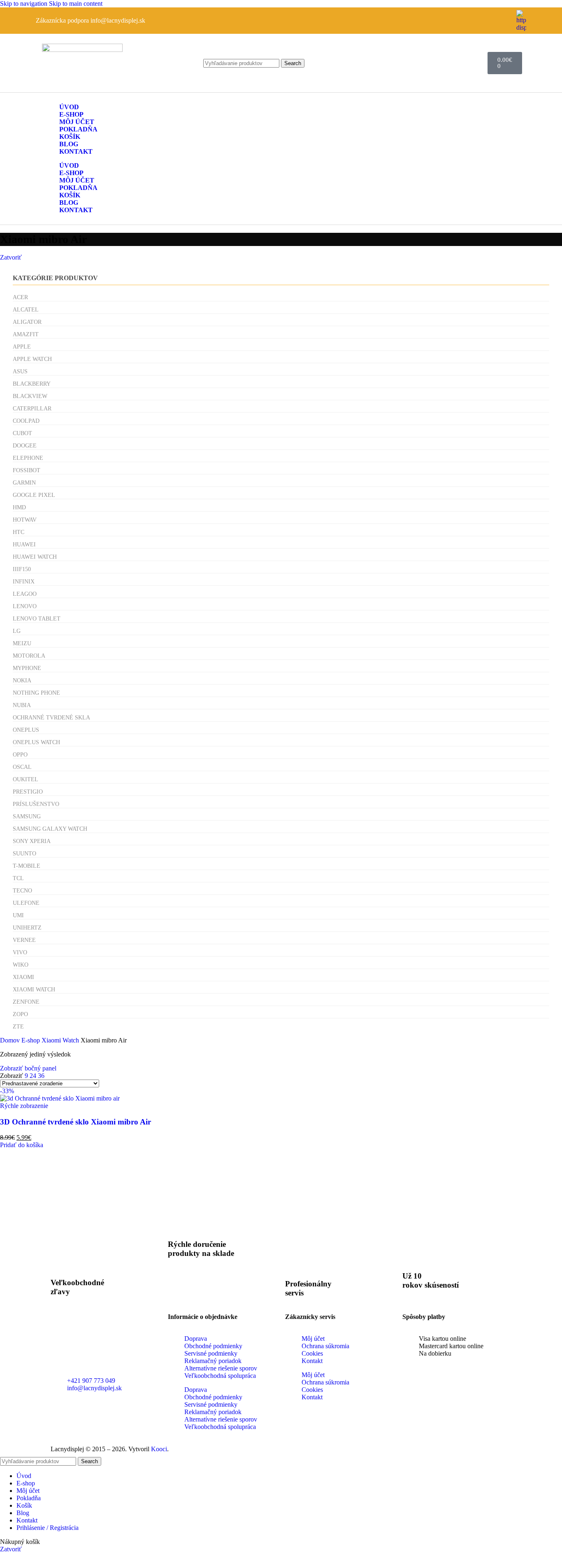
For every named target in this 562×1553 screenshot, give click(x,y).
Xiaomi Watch (34, 989)
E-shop (71, 114)
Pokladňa (78, 129)
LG (17, 631)
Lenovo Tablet (36, 619)
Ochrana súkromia (325, 1345)
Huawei (24, 544)
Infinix (24, 582)
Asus (20, 371)
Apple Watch (32, 359)
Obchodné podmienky (213, 1345)
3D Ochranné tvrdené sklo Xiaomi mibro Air (75, 1121)
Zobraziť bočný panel (28, 1068)
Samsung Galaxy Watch (50, 829)
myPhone (27, 668)
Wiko (20, 965)
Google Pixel (34, 495)
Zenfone (26, 1002)
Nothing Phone (36, 693)
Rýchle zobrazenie (24, 1105)
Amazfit (26, 334)
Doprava (195, 1338)
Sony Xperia (32, 841)
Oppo (20, 755)
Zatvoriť (11, 257)
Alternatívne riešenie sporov (220, 1368)
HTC (18, 532)
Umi (18, 915)
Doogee (25, 446)
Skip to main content (75, 3)
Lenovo (25, 606)
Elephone (28, 458)
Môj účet (76, 121)
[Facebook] (502, 19)
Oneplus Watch (36, 742)
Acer (20, 297)
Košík (69, 136)
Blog (68, 144)
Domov (10, 1040)
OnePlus (26, 730)
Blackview (30, 396)
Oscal (22, 767)
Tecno (22, 891)
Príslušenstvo (36, 804)
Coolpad (26, 421)
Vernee (24, 940)
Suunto (24, 853)
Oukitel (25, 779)
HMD (19, 507)
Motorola (29, 656)
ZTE (18, 1027)
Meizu (22, 643)
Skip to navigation (24, 3)
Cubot (22, 433)
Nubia (22, 705)
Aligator (27, 322)
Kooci (159, 1448)
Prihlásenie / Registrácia (47, 1527)
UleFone (26, 903)
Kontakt (76, 151)
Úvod (69, 106)
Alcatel (26, 310)
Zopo (20, 1014)
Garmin (24, 483)
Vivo (20, 952)
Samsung (27, 816)
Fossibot (26, 470)
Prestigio (28, 792)
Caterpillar (32, 408)
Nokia (22, 680)
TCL (18, 878)
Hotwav (25, 520)
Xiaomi (23, 977)
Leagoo (25, 594)
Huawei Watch (35, 557)
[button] (21, 1144)
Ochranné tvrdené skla (51, 717)
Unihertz (27, 928)
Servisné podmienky (210, 1353)
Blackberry (32, 384)
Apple (22, 347)
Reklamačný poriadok (213, 1360)
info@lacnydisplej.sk (118, 20)
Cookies (312, 1353)
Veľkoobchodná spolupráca (220, 1375)
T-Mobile (26, 866)
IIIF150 (22, 569)
